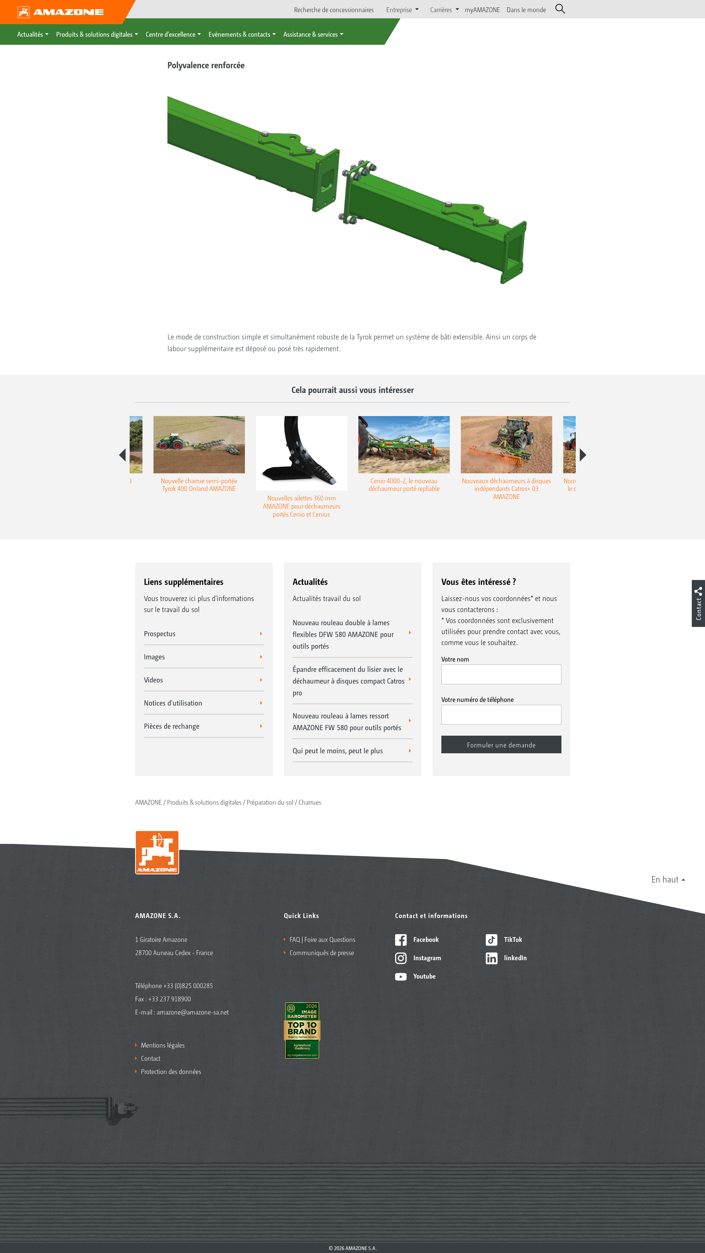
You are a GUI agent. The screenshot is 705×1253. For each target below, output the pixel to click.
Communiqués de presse (322, 952)
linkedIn (515, 957)
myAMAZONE (482, 9)
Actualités (30, 33)
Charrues (310, 801)
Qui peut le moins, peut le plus (338, 750)
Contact (150, 1058)
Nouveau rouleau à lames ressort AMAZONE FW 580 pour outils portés (347, 721)
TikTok (512, 939)
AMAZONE (148, 801)
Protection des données (171, 1071)
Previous (122, 455)
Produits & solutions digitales (94, 33)
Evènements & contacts (239, 33)
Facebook (425, 939)
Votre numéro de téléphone (477, 699)
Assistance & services (310, 33)
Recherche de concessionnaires (334, 9)
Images (154, 656)
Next (583, 455)
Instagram (426, 957)
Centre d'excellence (170, 33)
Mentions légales (163, 1044)
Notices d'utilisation (173, 702)
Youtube (424, 975)
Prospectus (160, 633)
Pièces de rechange (171, 725)
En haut (665, 878)
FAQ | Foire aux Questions (322, 939)
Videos (153, 679)
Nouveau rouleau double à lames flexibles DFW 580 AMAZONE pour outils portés (343, 634)
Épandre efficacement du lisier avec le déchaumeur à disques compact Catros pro (349, 680)
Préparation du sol (270, 801)
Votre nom (455, 658)
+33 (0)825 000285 (188, 985)
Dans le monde (526, 9)
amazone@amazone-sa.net (193, 1011)
